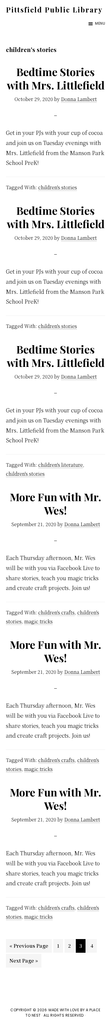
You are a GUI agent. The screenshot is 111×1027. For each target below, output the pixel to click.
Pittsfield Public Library (54, 9)
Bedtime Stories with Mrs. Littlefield (55, 78)
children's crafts (56, 612)
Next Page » (23, 962)
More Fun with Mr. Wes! (55, 503)
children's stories (57, 187)
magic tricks (38, 621)
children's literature (60, 464)
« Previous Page (28, 947)
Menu (100, 23)
